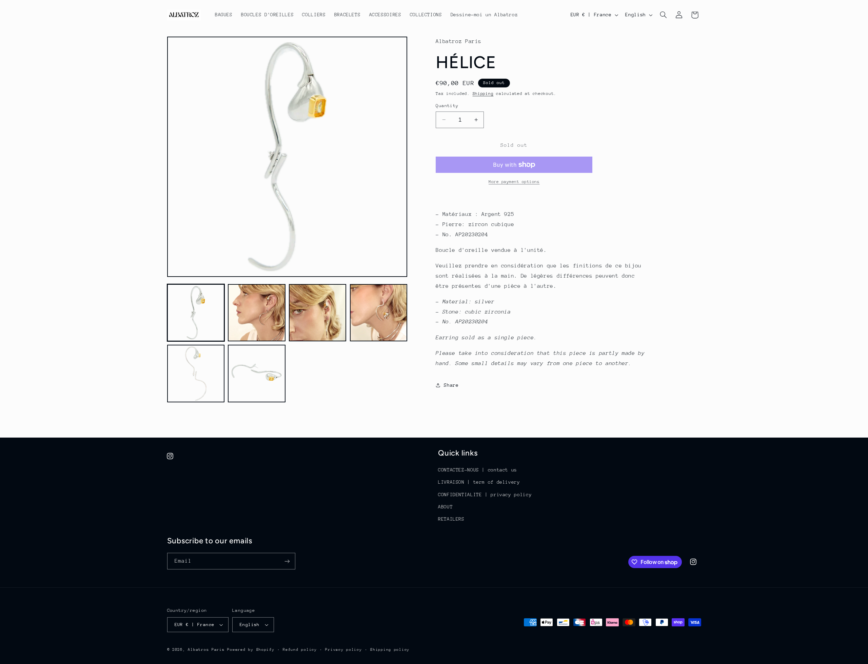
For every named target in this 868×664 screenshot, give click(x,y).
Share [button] (451, 385)
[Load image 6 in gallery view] (256, 373)
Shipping (483, 93)
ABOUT (445, 506)
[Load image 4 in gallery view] (378, 312)
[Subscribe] (287, 561)
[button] (663, 15)
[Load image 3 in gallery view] (317, 312)
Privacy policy (343, 649)
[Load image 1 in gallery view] (195, 312)
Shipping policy (390, 649)
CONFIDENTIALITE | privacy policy (485, 494)
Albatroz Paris (206, 649)
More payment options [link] (514, 181)
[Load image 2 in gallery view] (256, 312)
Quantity (447, 105)
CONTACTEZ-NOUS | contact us (477, 469)
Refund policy (300, 649)
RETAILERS (451, 519)
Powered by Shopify (250, 649)
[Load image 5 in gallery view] (195, 373)
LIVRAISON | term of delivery (479, 482)
